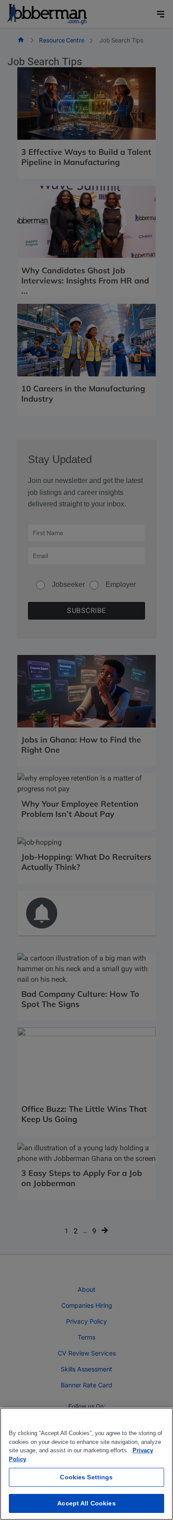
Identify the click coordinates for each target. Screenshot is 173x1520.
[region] (86, 1464)
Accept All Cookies (86, 1503)
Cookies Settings (86, 1477)
